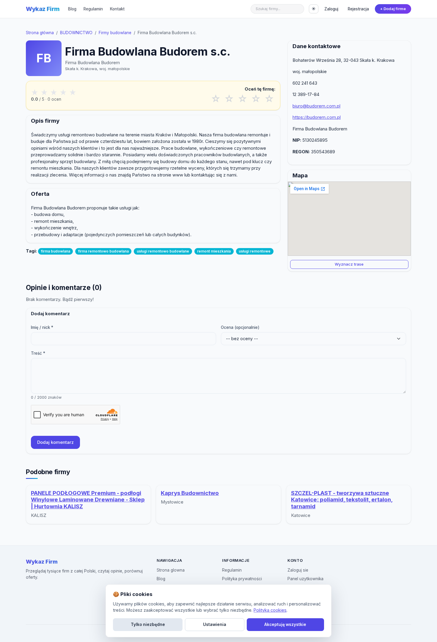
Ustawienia (214, 624)
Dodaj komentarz (55, 442)
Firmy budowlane (115, 32)
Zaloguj (331, 9)
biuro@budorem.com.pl (316, 106)
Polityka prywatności (242, 578)
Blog (72, 9)
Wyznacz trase (349, 264)
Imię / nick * (42, 327)
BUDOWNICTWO (76, 32)
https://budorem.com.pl (317, 117)
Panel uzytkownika (305, 578)
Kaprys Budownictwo (190, 493)
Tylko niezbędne (148, 624)
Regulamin (93, 9)
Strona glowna (171, 570)
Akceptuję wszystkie (285, 624)
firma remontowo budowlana (103, 251)
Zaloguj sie (297, 570)
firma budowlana (55, 251)
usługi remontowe (255, 251)
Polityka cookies (270, 610)
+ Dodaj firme (393, 9)
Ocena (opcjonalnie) (240, 327)
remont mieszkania (214, 251)
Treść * (38, 353)
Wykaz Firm (43, 8)
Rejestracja (358, 9)
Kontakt (117, 9)
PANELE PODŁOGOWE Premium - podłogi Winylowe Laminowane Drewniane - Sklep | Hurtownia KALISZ (88, 500)
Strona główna (40, 32)
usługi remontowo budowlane (163, 251)
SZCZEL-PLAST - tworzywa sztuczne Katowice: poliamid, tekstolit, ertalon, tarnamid (342, 500)
